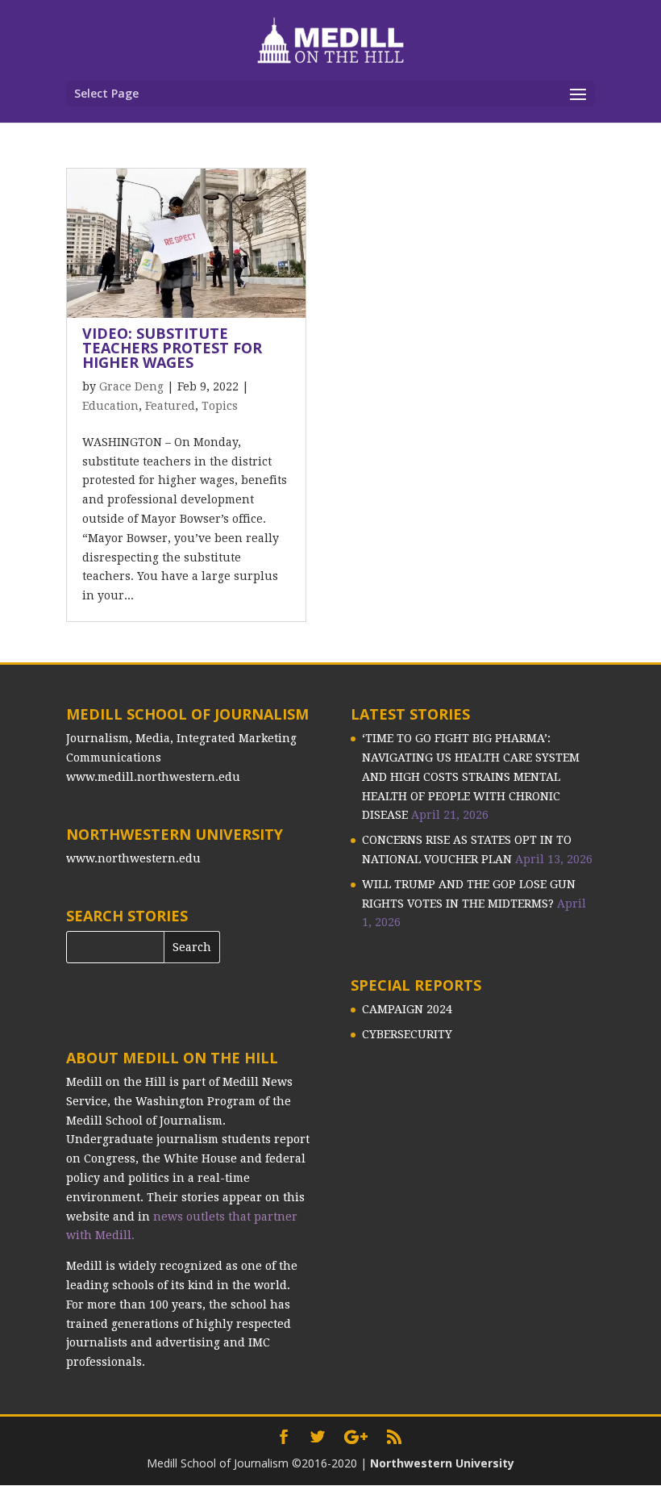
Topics (220, 405)
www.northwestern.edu (133, 858)
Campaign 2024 (407, 1009)
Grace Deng (131, 386)
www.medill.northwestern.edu (153, 776)
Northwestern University (442, 1463)
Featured (170, 405)
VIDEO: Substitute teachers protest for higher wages (172, 347)
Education (110, 405)
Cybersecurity (407, 1034)
